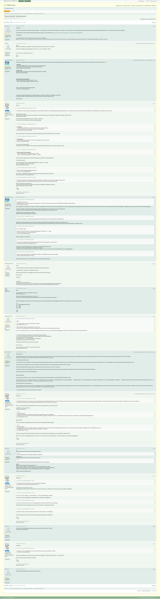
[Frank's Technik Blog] (5, 328)
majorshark (9, 316)
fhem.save (39, 49)
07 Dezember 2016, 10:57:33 (21, 526)
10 (16, 22)
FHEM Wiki (147, 5)
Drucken (153, 22)
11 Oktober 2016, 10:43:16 (20, 197)
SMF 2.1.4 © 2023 (6, 597)
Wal (7, 43)
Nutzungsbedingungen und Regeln (146, 597)
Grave (7, 448)
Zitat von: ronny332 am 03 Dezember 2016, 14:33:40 (27, 398)
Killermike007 (9, 263)
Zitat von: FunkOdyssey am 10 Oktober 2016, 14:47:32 (27, 108)
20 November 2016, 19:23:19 (20, 316)
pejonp (8, 26)
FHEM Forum (10, 5)
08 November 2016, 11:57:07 (21, 263)
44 (23, 22)
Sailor (7, 103)
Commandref (139, 5)
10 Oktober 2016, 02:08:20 (21, 43)
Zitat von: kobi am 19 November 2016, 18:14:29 (26, 318)
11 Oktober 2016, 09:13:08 (20, 103)
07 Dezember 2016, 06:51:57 (20, 475)
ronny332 (8, 352)
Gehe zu (138, 590)
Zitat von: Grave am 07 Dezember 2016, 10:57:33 (26, 548)
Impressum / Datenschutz (123, 5)
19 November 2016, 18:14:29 (21, 288)
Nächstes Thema (151, 19)
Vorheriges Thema (144, 19)
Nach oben (6, 585)
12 (20, 22)
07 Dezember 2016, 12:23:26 (20, 543)
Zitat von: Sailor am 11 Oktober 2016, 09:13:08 (26, 199)
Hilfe (138, 597)
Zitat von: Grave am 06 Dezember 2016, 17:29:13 (26, 480)
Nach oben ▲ (154, 597)
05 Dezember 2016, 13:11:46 (20, 393)
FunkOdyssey (9, 60)
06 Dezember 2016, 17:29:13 (20, 448)
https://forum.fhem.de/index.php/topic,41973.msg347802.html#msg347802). (67, 32)
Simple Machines (11, 597)
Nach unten (6, 22)
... (15, 22)
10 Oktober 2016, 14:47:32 (20, 60)
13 (21, 22)
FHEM (132, 5)
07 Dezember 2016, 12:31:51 (20, 569)
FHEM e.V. (154, 5)
